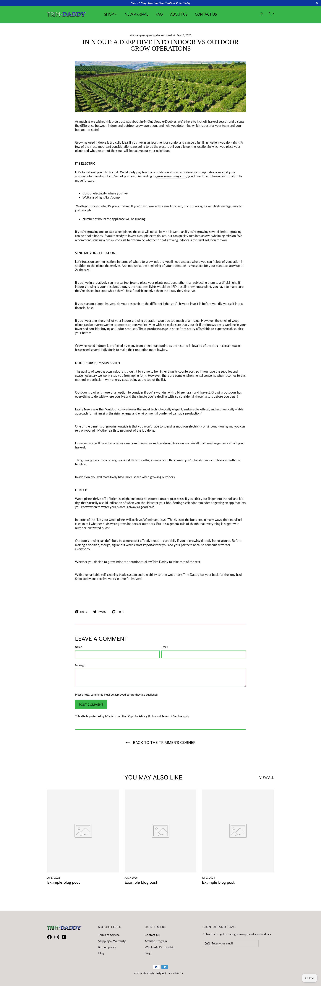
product (171, 35)
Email (164, 646)
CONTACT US (206, 14)
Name (78, 646)
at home (134, 35)
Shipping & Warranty (112, 941)
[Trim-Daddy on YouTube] (64, 937)
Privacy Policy (147, 716)
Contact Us (152, 934)
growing (151, 35)
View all (266, 777)
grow (142, 35)
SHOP (109, 14)
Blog (101, 953)
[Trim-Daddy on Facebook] (49, 937)
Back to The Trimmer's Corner (164, 742)
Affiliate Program (156, 941)
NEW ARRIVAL (136, 14)
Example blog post (63, 882)
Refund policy (107, 947)
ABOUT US (178, 14)
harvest (161, 35)
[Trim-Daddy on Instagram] (56, 937)
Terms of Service (172, 716)
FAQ (159, 14)
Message (80, 665)
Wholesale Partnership (159, 947)
